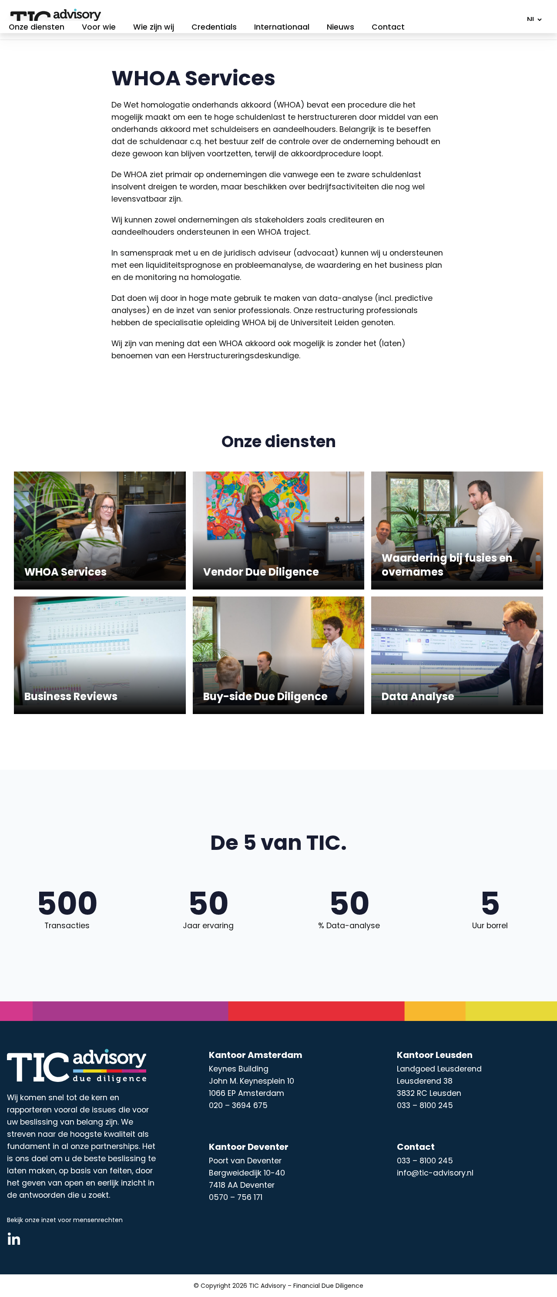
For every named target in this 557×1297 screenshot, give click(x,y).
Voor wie (99, 27)
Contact (388, 27)
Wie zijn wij (153, 27)
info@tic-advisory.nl (435, 1173)
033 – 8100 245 (425, 1161)
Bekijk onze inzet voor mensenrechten (65, 1220)
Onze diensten (36, 27)
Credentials (214, 27)
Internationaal (281, 27)
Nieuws (340, 27)
